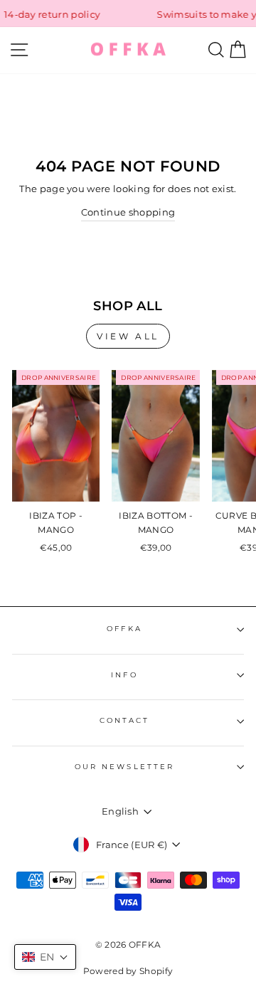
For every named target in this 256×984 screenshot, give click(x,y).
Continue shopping (128, 212)
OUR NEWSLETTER (124, 766)
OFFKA (124, 628)
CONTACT (125, 720)
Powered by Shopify (128, 971)
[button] (45, 957)
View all (128, 336)
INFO (124, 674)
